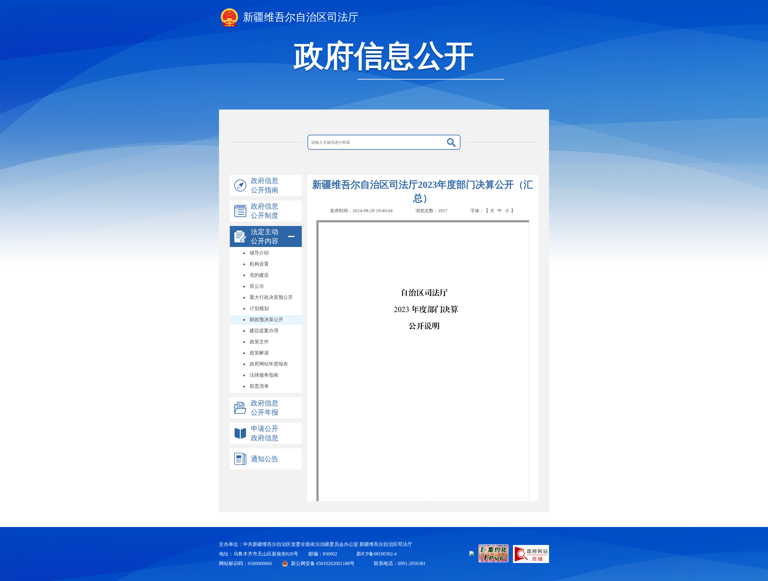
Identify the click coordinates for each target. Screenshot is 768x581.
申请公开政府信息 (264, 433)
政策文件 (259, 341)
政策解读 (259, 352)
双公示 (257, 286)
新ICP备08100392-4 (376, 553)
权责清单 (259, 386)
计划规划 (259, 308)
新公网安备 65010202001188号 (323, 563)
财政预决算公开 (266, 319)
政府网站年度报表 (269, 363)
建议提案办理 (264, 330)
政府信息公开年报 (264, 407)
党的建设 (259, 275)
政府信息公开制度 (264, 211)
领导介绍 (259, 252)
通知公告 (264, 459)
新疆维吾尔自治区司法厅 (300, 17)
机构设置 (259, 263)
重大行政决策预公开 (271, 297)
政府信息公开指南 (264, 185)
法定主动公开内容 (264, 236)
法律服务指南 (264, 375)
